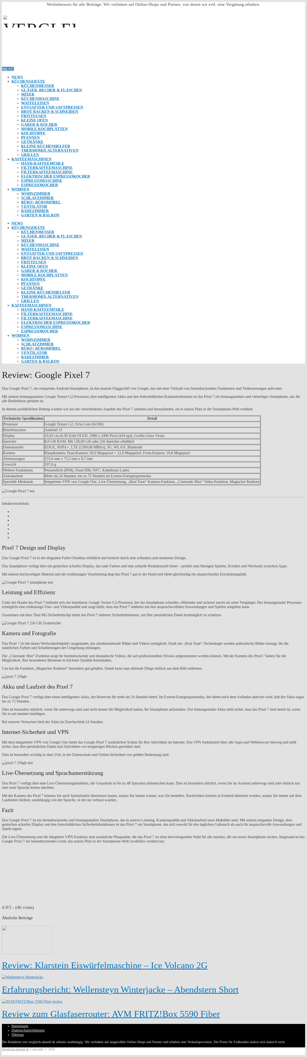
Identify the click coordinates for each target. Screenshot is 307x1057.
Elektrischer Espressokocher (55, 176)
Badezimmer (35, 211)
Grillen (30, 155)
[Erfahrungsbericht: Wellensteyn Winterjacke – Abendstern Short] (153, 977)
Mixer (28, 94)
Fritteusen (33, 116)
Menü (8, 69)
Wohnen (21, 189)
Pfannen (30, 137)
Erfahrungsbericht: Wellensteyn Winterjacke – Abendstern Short (120, 989)
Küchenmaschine (40, 99)
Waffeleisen (35, 103)
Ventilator (34, 206)
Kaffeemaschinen (32, 159)
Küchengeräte (28, 81)
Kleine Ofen (34, 120)
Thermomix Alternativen (50, 150)
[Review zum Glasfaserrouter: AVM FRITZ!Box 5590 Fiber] (153, 1001)
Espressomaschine (41, 181)
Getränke (32, 142)
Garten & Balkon (40, 215)
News (17, 77)
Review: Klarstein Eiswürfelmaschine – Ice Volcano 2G (104, 965)
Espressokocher (39, 185)
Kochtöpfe (33, 133)
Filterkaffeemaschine (47, 168)
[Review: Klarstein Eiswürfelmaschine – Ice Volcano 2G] (153, 940)
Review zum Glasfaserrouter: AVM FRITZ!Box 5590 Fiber (111, 1014)
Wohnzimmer (35, 194)
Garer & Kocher (39, 124)
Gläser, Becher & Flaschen (51, 90)
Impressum (20, 1026)
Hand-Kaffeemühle (42, 163)
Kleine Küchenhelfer (45, 146)
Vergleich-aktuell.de (15, 1049)
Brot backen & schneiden (49, 112)
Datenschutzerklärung (28, 1030)
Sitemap (18, 1035)
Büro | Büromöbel (41, 202)
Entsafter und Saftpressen (52, 107)
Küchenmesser (37, 86)
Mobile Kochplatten (44, 129)
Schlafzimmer (37, 198)
